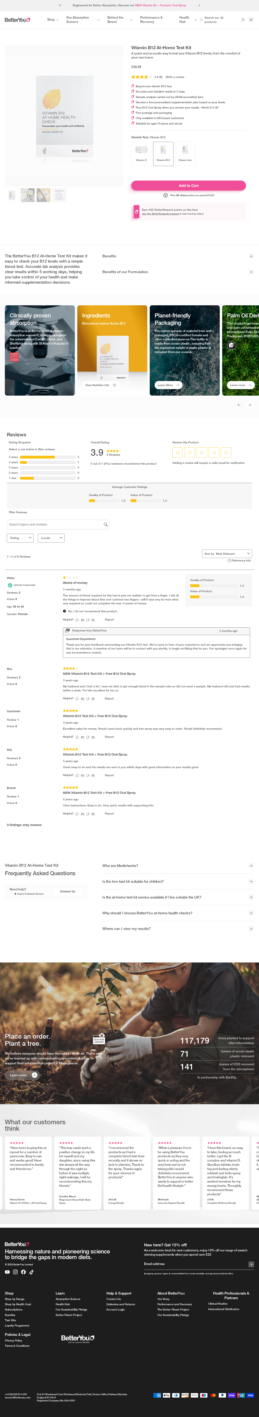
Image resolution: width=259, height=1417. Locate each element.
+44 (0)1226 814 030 (16, 1394)
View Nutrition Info (97, 385)
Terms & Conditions (17, 1345)
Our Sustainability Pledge (71, 1309)
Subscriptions (13, 1309)
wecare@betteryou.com (17, 1397)
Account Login (115, 1309)
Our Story (163, 1299)
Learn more (237, 385)
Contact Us (67, 891)
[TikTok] (31, 1272)
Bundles (10, 1315)
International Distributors (223, 1309)
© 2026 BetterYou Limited (19, 1264)
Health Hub (63, 1304)
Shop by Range (14, 1299)
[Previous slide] (60, 5)
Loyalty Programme (17, 1325)
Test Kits (10, 1320)
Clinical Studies (217, 1303)
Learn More (165, 385)
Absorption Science (68, 1299)
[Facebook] (23, 1272)
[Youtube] (7, 1272)
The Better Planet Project (173, 1309)
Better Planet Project (69, 1315)
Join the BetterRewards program (160, 213)
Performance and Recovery (174, 1304)
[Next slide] (199, 5)
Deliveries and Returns (120, 1304)
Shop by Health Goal (18, 1304)
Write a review (175, 77)
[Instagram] (15, 1272)
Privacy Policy (13, 1340)
